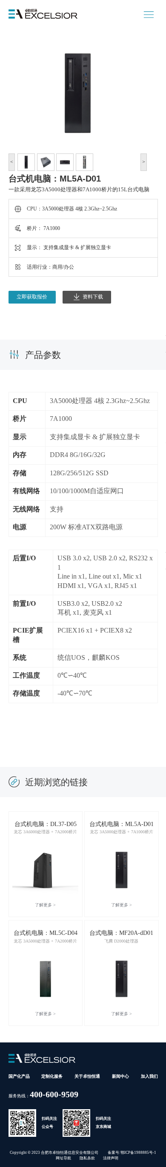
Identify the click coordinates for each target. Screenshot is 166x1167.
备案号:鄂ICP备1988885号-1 (132, 1152)
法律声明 (110, 1158)
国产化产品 (19, 1076)
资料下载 (93, 297)
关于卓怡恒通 (87, 1076)
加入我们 (149, 1076)
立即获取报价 (32, 297)
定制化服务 (52, 1076)
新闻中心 (120, 1076)
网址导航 (63, 1158)
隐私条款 (87, 1158)
